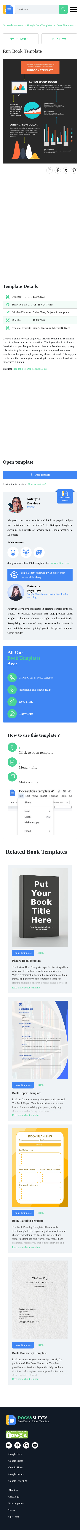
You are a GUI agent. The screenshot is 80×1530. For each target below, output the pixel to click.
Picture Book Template (26, 960)
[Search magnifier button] (63, 9)
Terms (11, 1510)
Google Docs (15, 1454)
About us (13, 1490)
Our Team (13, 1517)
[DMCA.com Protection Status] (17, 1436)
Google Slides (15, 1460)
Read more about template (26, 987)
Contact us (13, 1496)
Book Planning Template (27, 1220)
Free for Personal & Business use (30, 368)
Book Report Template (26, 1093)
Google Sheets (15, 1467)
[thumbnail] (40, 907)
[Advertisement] (40, 232)
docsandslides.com (59, 563)
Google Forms (15, 1474)
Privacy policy (16, 1503)
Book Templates (24, 658)
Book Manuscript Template (29, 1353)
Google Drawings (17, 1481)
